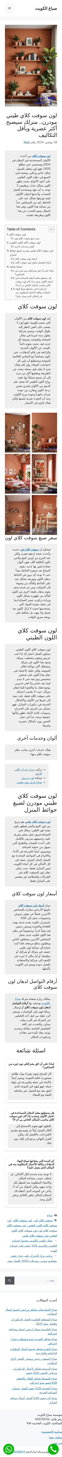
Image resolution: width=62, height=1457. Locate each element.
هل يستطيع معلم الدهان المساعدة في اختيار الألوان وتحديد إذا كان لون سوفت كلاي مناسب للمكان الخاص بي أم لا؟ (34, 282)
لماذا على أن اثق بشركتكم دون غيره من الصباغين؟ (34, 272)
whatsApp (8, 1449)
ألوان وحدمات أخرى (24, 246)
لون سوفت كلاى (41, 156)
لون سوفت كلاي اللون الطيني (25, 242)
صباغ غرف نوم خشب (29, 782)
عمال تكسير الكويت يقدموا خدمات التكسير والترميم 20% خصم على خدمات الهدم (33, 1245)
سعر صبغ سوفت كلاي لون (27, 238)
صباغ (50, 1215)
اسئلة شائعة (16, 266)
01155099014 (17, 1451)
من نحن (57, 1443)
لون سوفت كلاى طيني (37, 821)
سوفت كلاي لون (29, 549)
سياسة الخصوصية (51, 1431)
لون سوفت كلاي (17, 234)
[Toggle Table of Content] (50, 229)
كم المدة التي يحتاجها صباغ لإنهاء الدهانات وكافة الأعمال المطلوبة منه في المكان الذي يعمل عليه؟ (33, 292)
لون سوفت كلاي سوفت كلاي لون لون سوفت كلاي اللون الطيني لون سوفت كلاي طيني (32, 1230)
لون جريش (27, 778)
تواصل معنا (55, 1437)
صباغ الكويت (46, 8)
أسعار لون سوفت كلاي (26, 258)
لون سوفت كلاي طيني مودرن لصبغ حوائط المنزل (31, 252)
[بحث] (9, 1281)
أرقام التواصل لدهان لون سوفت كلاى (33, 262)
